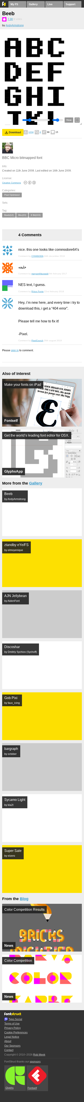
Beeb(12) (9, 215)
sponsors (35, 1061)
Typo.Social (15, 1019)
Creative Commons (11, 182)
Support (70, 4)
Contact (8, 1050)
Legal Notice (11, 1036)
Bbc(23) (22, 215)
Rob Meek (39, 1054)
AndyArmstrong (15, 25)
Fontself (32, 1088)
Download (15, 132)
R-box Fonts (37, 291)
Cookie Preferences (16, 1032)
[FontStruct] (4, 5)
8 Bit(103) (35, 215)
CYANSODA (37, 256)
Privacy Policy (12, 1027)
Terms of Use (12, 1023)
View (69, 120)
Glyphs (9, 1087)
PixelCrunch (37, 340)
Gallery (33, 4)
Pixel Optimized (12, 195)
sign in (15, 350)
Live (50, 4)
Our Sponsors (12, 1045)
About (7, 1041)
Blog (24, 899)
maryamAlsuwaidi (39, 273)
